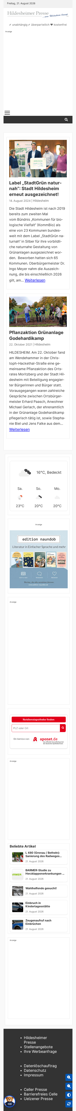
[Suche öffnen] (66, 120)
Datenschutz (35, 1070)
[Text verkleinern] (68, 1086)
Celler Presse (35, 1089)
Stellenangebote (38, 1047)
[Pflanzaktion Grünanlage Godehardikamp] (38, 312)
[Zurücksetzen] (68, 1103)
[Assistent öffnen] (10, 1101)
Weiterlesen (35, 280)
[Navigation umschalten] (7, 113)
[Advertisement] (38, 71)
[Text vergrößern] (68, 1077)
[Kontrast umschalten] (68, 1095)
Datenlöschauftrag (40, 1065)
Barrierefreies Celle (40, 1094)
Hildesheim (41, 200)
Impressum (33, 1075)
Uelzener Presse (38, 1098)
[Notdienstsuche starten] (63, 728)
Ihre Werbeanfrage (40, 1051)
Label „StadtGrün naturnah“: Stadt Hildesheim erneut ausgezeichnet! (35, 188)
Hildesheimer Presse (35, 1040)
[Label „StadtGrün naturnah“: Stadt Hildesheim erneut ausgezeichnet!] (38, 158)
